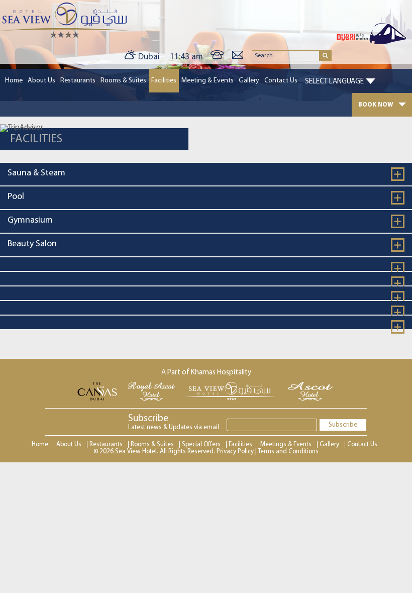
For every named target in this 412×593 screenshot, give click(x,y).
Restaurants (77, 80)
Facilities (163, 80)
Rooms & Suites (123, 80)
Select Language (334, 81)
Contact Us (280, 80)
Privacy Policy (235, 451)
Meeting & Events (207, 80)
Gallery (249, 80)
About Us (41, 80)
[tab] (206, 174)
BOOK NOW (375, 105)
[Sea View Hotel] (64, 36)
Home (14, 80)
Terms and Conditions (288, 451)
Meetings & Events (286, 444)
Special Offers (201, 444)
